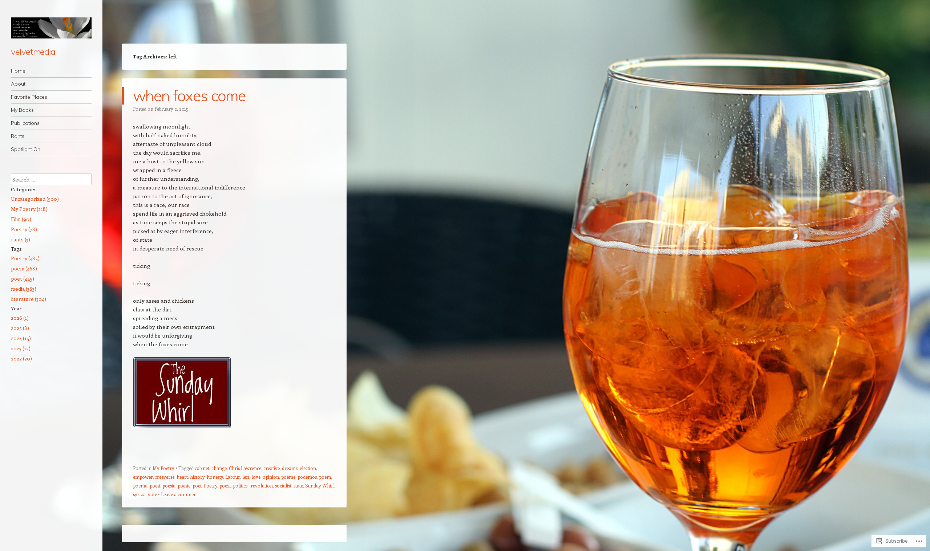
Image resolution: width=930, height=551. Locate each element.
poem (325, 477)
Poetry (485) (25, 258)
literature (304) (28, 298)
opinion (271, 477)
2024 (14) (21, 338)
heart (182, 477)
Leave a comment (179, 494)
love (255, 477)
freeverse (164, 477)
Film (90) (21, 219)
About (18, 84)
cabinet (202, 468)
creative (271, 468)
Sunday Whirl (320, 485)
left (245, 477)
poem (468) (24, 268)
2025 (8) (20, 328)
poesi (155, 485)
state (298, 485)
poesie (184, 485)
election (308, 468)
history (197, 477)
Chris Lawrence (245, 468)
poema (140, 485)
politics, (240, 485)
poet (197, 485)
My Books (22, 110)
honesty (215, 477)
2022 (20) (21, 358)
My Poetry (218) (29, 208)
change (219, 468)
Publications (25, 123)
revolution (262, 485)
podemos (307, 477)
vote (152, 494)
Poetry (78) (24, 229)
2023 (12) (21, 348)
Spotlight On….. (28, 149)
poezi (225, 485)
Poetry (210, 485)
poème (288, 477)
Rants (17, 136)
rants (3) (20, 239)
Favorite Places (29, 97)
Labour (232, 477)
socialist (283, 485)
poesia (168, 485)
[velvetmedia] (51, 27)
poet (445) (22, 278)
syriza (139, 494)
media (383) (23, 288)
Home (18, 71)
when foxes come (189, 95)
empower (143, 477)
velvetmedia (33, 51)
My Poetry (163, 468)
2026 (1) (20, 317)
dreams (290, 468)
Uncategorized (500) (35, 198)
